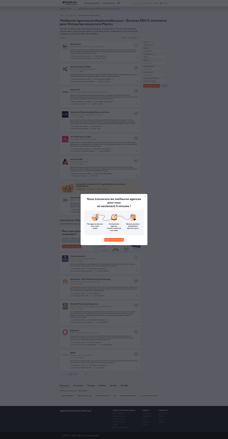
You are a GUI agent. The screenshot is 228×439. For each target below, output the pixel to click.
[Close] (145, 196)
